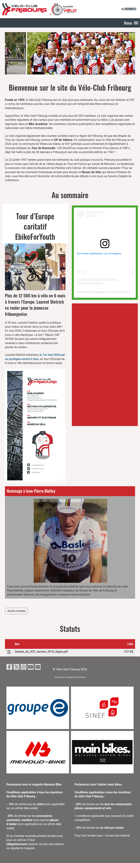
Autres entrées (16, 611)
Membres (130, 9)
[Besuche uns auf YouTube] (31, 667)
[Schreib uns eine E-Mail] (38, 667)
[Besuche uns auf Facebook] (9, 667)
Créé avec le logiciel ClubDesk (70, 677)
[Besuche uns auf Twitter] (16, 667)
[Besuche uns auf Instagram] (23, 667)
